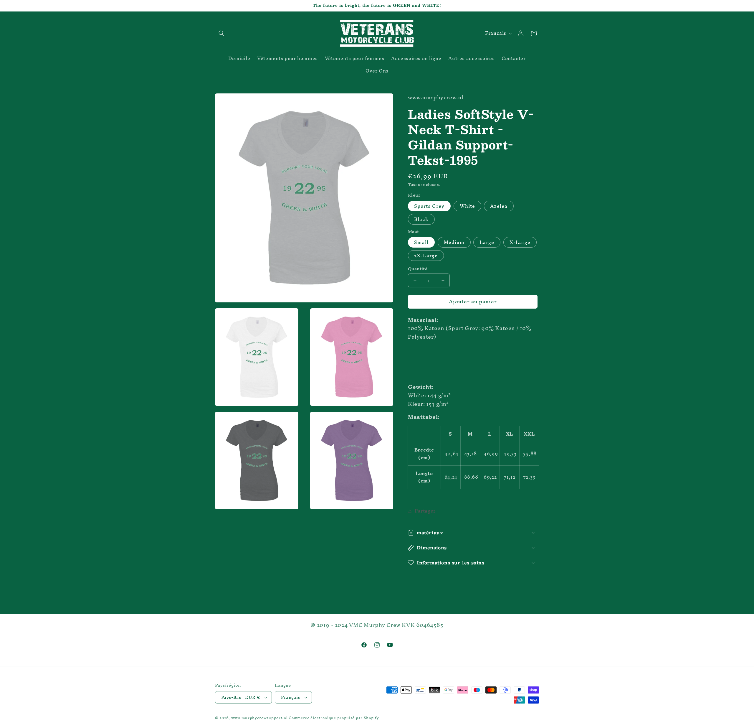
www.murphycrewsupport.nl (259, 718)
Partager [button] (425, 510)
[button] (221, 33)
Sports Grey (429, 206)
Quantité (417, 269)
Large (486, 242)
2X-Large (426, 255)
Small (421, 242)
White (467, 206)
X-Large (520, 242)
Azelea (498, 206)
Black (421, 219)
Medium (454, 242)
